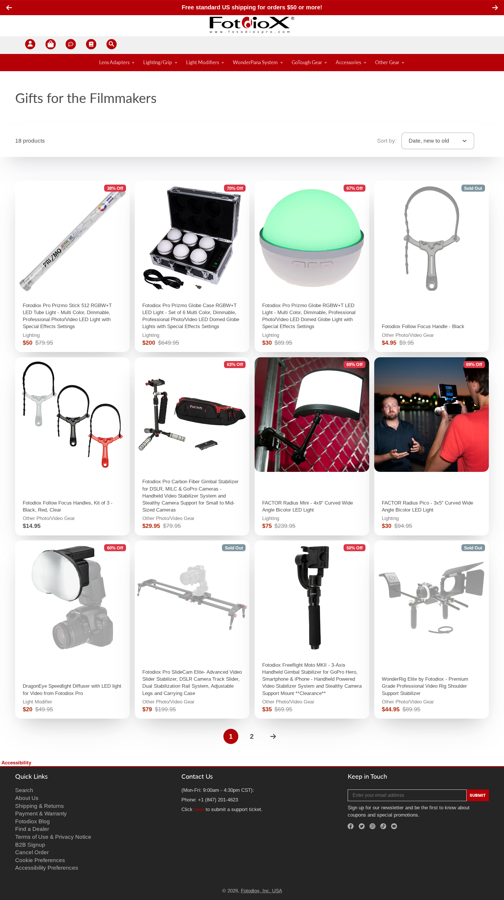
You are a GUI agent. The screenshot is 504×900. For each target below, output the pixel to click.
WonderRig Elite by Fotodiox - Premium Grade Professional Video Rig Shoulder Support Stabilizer (431, 629)
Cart (51, 45)
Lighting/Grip (157, 62)
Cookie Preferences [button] (40, 860)
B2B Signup (30, 845)
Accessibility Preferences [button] (46, 868)
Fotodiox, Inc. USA (261, 891)
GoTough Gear (307, 62)
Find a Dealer (32, 829)
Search (24, 790)
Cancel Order (32, 852)
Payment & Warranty (41, 813)
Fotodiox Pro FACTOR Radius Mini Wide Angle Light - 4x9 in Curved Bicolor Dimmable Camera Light (312, 446)
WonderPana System (255, 62)
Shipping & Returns (39, 806)
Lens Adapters (114, 62)
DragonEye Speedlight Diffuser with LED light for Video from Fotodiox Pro (72, 629)
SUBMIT (478, 795)
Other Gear (387, 62)
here (199, 809)
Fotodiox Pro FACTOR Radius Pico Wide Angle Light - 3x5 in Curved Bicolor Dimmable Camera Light (431, 446)
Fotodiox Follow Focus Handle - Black (431, 266)
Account (30, 45)
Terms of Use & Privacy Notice (53, 837)
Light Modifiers (202, 62)
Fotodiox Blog (32, 821)
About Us (26, 798)
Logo (252, 24)
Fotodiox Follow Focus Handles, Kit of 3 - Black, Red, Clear (72, 446)
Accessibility (16, 763)
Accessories (348, 62)
